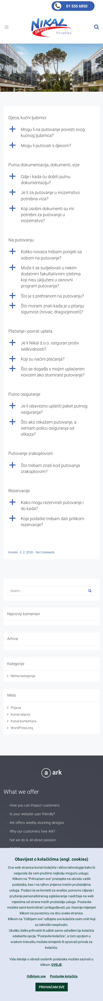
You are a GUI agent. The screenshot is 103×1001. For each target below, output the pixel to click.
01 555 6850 (76, 6)
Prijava (16, 708)
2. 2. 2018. (27, 552)
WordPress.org (22, 728)
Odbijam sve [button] (36, 976)
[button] (51, 132)
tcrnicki (13, 552)
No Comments (45, 552)
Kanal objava (20, 714)
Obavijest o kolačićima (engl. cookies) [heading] (51, 859)
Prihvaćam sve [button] (51, 987)
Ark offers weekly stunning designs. (37, 822)
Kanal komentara (23, 721)
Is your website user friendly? (32, 814)
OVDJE (56, 965)
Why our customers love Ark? (32, 831)
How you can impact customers (35, 805)
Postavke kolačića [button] (64, 976)
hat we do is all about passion (33, 840)
